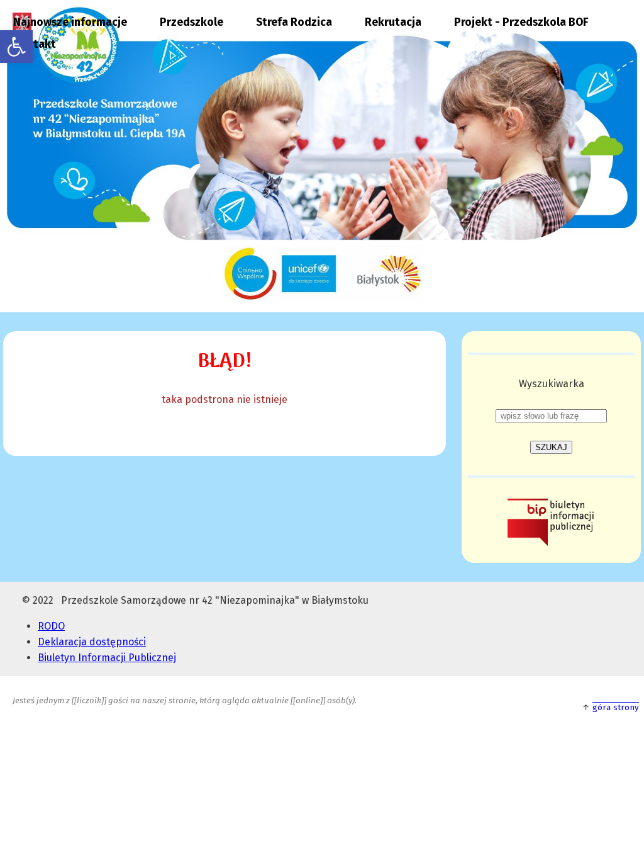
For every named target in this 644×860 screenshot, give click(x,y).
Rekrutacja (393, 22)
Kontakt (34, 44)
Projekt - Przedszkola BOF (521, 22)
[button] (16, 46)
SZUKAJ (551, 447)
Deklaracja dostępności (92, 642)
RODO (51, 626)
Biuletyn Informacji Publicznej (107, 658)
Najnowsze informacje (70, 22)
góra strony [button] (615, 708)
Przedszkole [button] (191, 22)
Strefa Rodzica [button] (294, 22)
